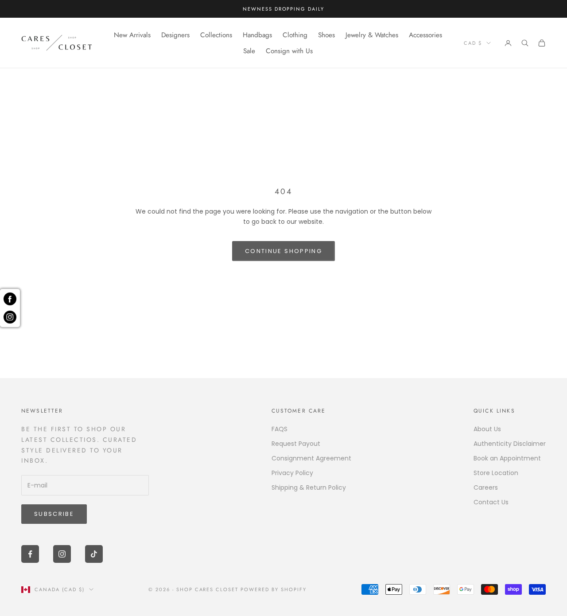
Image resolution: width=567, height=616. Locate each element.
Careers (486, 487)
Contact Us (491, 502)
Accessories (425, 35)
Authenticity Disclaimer (510, 443)
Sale (249, 51)
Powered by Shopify (274, 589)
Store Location (496, 472)
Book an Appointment (507, 458)
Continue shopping (283, 251)
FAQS (279, 429)
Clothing (295, 35)
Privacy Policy (292, 472)
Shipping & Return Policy (309, 487)
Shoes (326, 35)
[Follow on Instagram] (62, 554)
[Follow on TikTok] (93, 554)
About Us (487, 429)
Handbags (257, 35)
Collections (216, 35)
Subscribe (54, 514)
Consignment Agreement (311, 458)
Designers (175, 35)
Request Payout (296, 443)
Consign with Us (289, 51)
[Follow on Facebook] (30, 554)
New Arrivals (132, 35)
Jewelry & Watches (372, 35)
